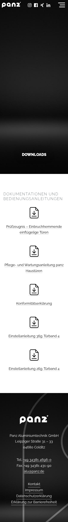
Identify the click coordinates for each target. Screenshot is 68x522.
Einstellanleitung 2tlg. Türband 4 (34, 369)
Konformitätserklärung (34, 303)
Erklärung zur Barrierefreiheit (34, 502)
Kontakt (34, 484)
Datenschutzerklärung (34, 496)
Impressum (34, 490)
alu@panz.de (34, 471)
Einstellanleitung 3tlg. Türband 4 (34, 336)
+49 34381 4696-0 (37, 460)
